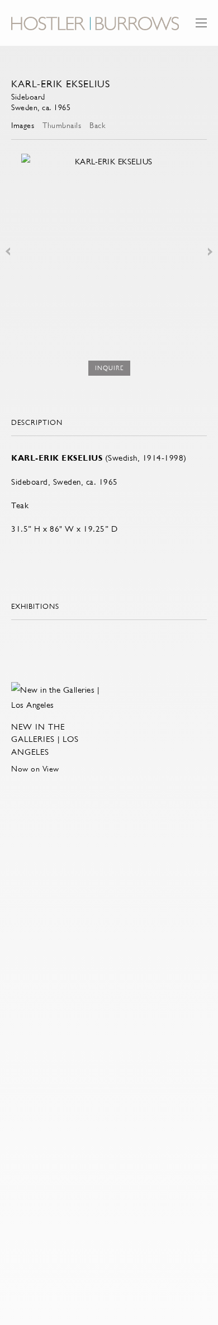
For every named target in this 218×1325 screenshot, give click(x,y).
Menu (201, 28)
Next (210, 251)
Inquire (109, 368)
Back (97, 125)
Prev (8, 251)
